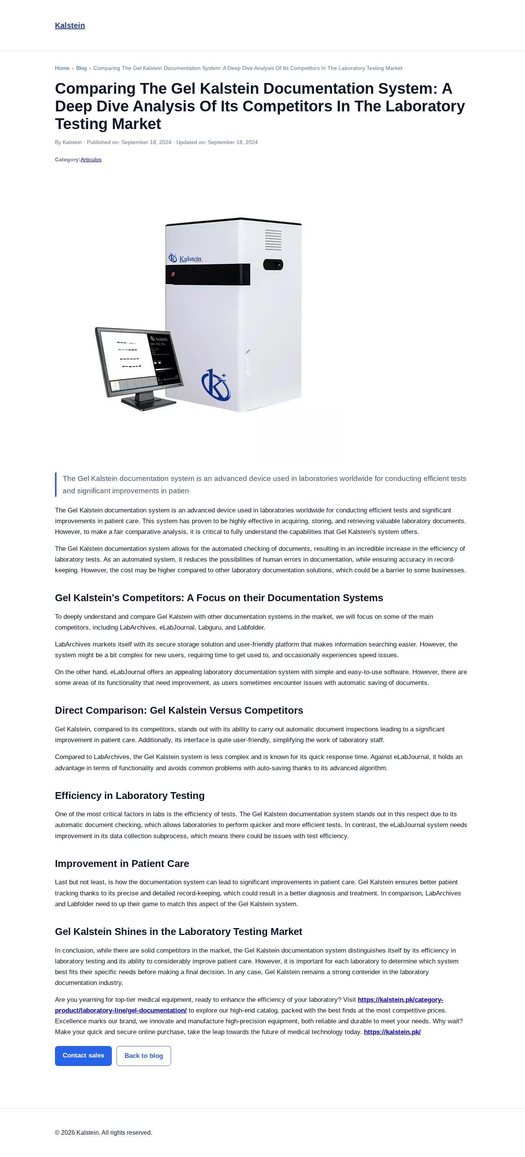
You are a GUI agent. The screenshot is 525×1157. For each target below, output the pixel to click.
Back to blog (144, 1055)
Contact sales (83, 1055)
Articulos (91, 159)
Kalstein (70, 25)
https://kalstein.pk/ (392, 1032)
